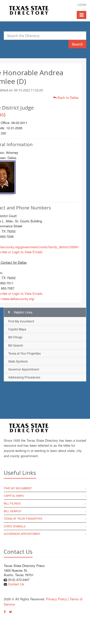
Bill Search (15, 345)
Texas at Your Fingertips (24, 353)
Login (82, 4)
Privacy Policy (56, 599)
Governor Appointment (23, 369)
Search (77, 44)
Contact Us (16, 584)
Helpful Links (22, 312)
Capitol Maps (17, 329)
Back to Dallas (67, 97)
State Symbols (18, 361)
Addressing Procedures (24, 377)
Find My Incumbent (21, 321)
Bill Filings (15, 337)
